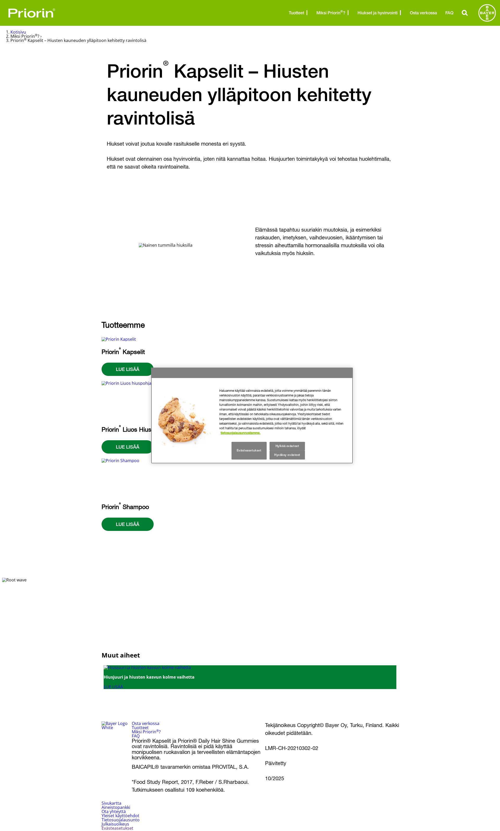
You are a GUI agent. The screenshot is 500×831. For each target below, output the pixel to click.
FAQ (449, 12)
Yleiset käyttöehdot (120, 815)
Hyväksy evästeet (287, 455)
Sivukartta (111, 803)
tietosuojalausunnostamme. (240, 433)
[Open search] (465, 13)
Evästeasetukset (249, 450)
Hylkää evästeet (287, 446)
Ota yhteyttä (114, 811)
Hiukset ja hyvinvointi (378, 12)
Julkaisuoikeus (115, 824)
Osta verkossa (423, 12)
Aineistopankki (116, 807)
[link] (250, 677)
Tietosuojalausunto (121, 820)
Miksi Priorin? (330, 12)
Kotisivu (18, 32)
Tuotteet (296, 12)
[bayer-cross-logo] (487, 13)
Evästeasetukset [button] (117, 828)
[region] (252, 415)
